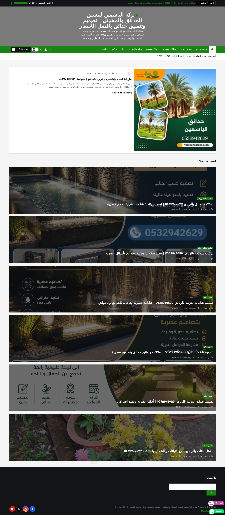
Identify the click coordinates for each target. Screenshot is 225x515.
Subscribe (23, 49)
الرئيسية (212, 56)
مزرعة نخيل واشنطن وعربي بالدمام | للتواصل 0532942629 (184, 56)
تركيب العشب (135, 49)
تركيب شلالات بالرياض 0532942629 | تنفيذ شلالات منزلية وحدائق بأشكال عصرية (159, 253)
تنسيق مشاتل (186, 49)
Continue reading (122, 93)
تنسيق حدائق (201, 49)
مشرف (125, 74)
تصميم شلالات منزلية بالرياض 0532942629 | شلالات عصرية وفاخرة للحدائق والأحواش (155, 303)
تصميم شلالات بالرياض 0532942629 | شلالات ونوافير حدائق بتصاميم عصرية (162, 352)
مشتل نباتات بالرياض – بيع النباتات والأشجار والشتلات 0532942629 (168, 451)
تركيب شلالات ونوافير (205, 199)
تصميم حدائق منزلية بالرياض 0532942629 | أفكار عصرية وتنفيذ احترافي (165, 401)
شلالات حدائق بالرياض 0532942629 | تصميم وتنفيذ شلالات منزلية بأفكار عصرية (161, 3)
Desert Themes (208, 511)
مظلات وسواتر (152, 49)
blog (123, 49)
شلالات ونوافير (169, 49)
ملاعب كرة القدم (109, 49)
